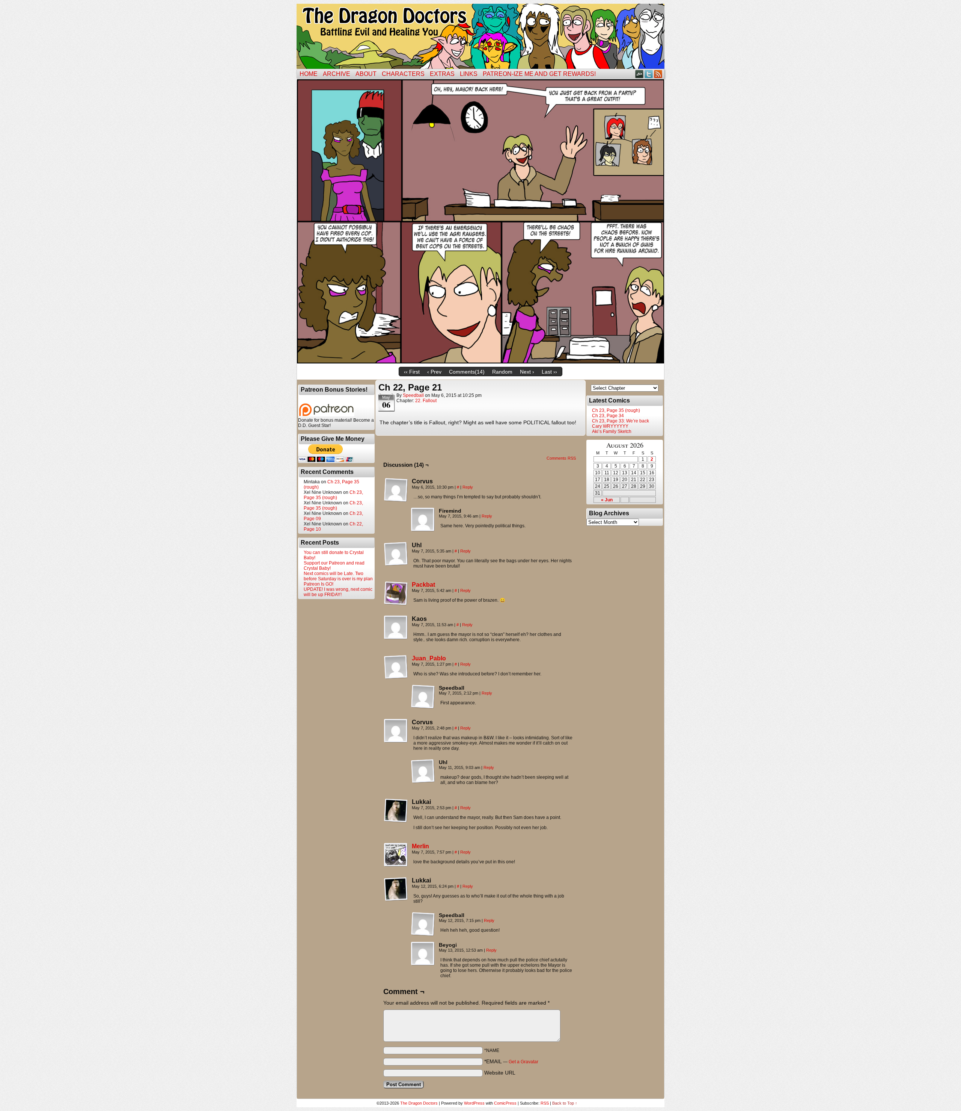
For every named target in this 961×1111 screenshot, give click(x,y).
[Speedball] (423, 697)
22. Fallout (426, 400)
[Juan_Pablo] (396, 677)
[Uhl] (396, 554)
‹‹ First (412, 372)
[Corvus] (396, 490)
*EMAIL (511, 1061)
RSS (658, 74)
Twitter (649, 74)
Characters (403, 74)
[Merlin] (396, 865)
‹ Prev (434, 372)
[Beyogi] (423, 954)
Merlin (420, 846)
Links (468, 74)
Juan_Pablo (429, 658)
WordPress (474, 1103)
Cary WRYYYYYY (610, 426)
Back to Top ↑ (564, 1103)
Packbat (423, 584)
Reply (467, 487)
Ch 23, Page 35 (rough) (333, 495)
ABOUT (366, 74)
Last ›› (549, 372)
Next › (527, 372)
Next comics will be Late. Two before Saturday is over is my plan (338, 576)
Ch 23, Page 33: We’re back (620, 421)
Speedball (413, 395)
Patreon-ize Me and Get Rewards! (539, 74)
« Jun (607, 500)
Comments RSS (561, 458)
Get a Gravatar (523, 1061)
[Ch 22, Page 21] (480, 362)
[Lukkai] (396, 811)
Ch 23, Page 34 (608, 415)
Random (502, 372)
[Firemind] (423, 520)
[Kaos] (396, 628)
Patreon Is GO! (318, 584)
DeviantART (639, 74)
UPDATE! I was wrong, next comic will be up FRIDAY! (338, 592)
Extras (442, 74)
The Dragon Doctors (419, 1103)
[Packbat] (396, 604)
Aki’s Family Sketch (611, 431)
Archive (336, 74)
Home (309, 74)
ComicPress (505, 1103)
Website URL (499, 1073)
